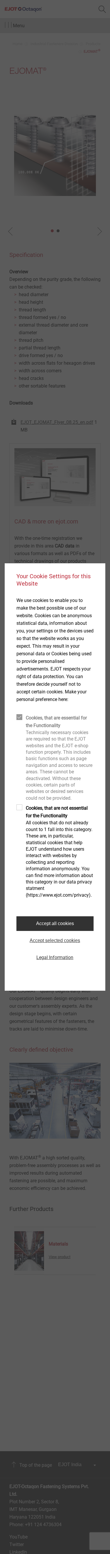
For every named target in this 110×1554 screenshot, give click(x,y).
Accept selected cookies (55, 940)
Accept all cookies (55, 923)
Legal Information (54, 957)
